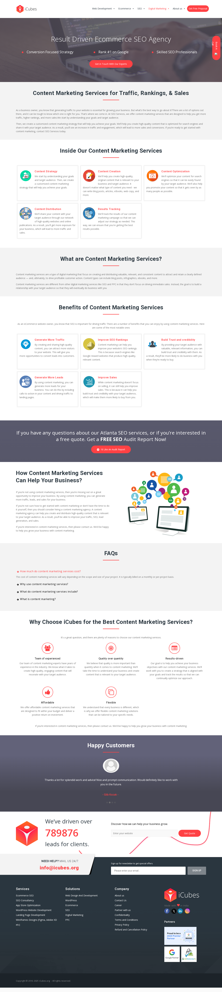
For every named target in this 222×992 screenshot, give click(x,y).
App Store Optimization (28, 909)
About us (177, 8)
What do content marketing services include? (49, 591)
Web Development (102, 8)
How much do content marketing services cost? (50, 571)
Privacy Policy (122, 929)
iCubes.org (44, 985)
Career (118, 909)
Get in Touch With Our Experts (111, 63)
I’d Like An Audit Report (112, 449)
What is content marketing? (38, 599)
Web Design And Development (81, 899)
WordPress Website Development (34, 914)
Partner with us (123, 914)
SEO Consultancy (25, 904)
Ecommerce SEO (25, 899)
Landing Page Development (30, 919)
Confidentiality (122, 919)
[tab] (111, 571)
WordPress (71, 904)
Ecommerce (124, 8)
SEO (139, 8)
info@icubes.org (59, 872)
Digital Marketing (157, 8)
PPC (67, 924)
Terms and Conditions (126, 924)
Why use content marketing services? (44, 584)
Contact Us (120, 904)
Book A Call (215, 46)
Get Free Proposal (198, 8)
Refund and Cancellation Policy (131, 933)
